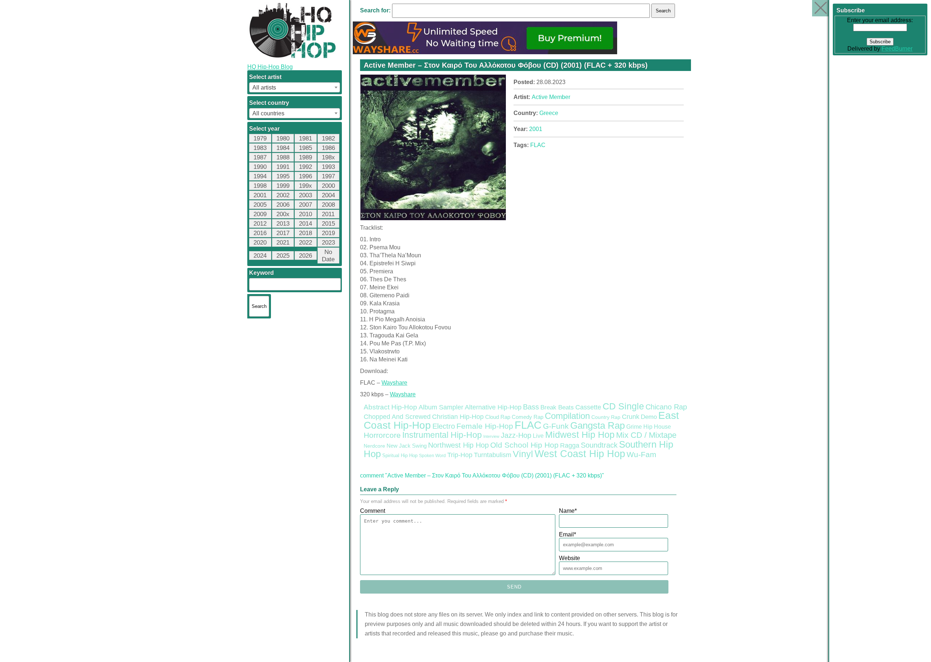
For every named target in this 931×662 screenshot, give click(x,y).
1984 (282, 147)
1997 (328, 176)
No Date (328, 256)
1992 (305, 166)
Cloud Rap (497, 417)
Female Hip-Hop (484, 426)
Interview (491, 436)
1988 (282, 157)
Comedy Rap (527, 417)
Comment (372, 511)
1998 (260, 185)
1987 (260, 157)
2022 (305, 242)
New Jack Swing (407, 446)
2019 (328, 233)
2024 (260, 255)
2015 (328, 223)
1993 (328, 166)
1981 (305, 138)
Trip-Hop (459, 455)
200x (282, 214)
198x (328, 157)
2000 (328, 185)
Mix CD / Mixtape (646, 435)
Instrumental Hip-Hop (442, 435)
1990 (260, 166)
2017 (282, 233)
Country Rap (605, 417)
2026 (305, 255)
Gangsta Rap (597, 425)
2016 (260, 233)
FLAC (538, 145)
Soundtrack (599, 445)
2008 (328, 204)
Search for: (375, 10)
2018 (305, 233)
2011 (328, 214)
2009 (260, 214)
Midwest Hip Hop (580, 435)
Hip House (657, 427)
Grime (634, 427)
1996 (305, 176)
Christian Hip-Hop (458, 416)
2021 (282, 242)
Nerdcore (374, 446)
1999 (282, 185)
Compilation (567, 416)
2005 (260, 204)
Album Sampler (441, 407)
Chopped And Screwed (397, 416)
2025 (282, 255)
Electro (443, 426)
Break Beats (557, 407)
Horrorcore (382, 435)
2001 (260, 195)
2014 (305, 223)
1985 (305, 147)
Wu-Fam (641, 454)
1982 (328, 138)
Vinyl (523, 454)
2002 (282, 195)
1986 (328, 147)
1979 (260, 138)
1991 (282, 166)
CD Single (623, 406)
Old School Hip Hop (524, 445)
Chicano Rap (666, 407)
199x (305, 185)
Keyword (261, 273)
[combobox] (294, 87)
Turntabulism (492, 455)
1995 (282, 176)
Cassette (588, 407)
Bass (531, 407)
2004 (328, 195)
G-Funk (556, 426)
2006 (282, 204)
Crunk (630, 416)
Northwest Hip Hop (458, 445)
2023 (328, 242)
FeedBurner (897, 48)
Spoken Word (432, 455)
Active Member (551, 97)
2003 (305, 195)
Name (568, 511)
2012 (260, 223)
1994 (260, 176)
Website (569, 558)
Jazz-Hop (516, 435)
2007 (305, 204)
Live (538, 435)
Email (567, 534)
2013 (282, 223)
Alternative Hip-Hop (493, 407)
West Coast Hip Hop (580, 453)
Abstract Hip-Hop (390, 407)
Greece (548, 113)
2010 (305, 214)
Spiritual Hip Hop (399, 455)
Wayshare (394, 383)
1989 (305, 157)
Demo (649, 416)
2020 (260, 242)
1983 (260, 147)
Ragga (569, 445)
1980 (282, 138)
